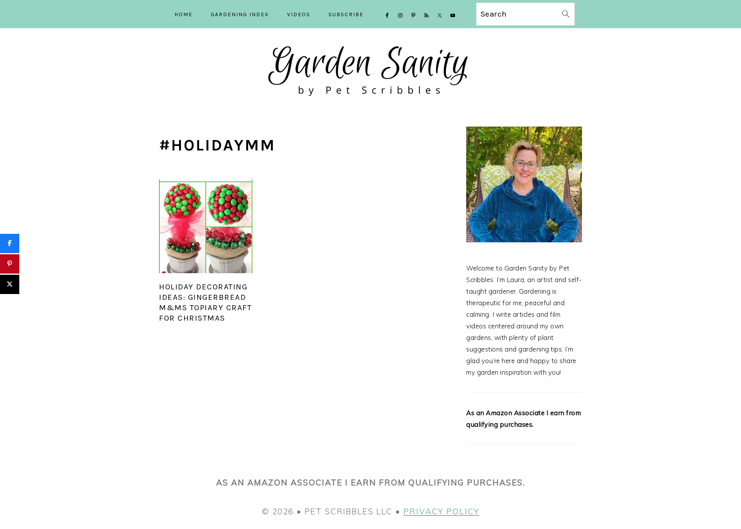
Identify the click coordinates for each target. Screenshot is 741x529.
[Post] (9, 284)
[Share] (9, 243)
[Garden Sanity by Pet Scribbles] (371, 103)
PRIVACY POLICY (441, 511)
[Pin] (9, 264)
